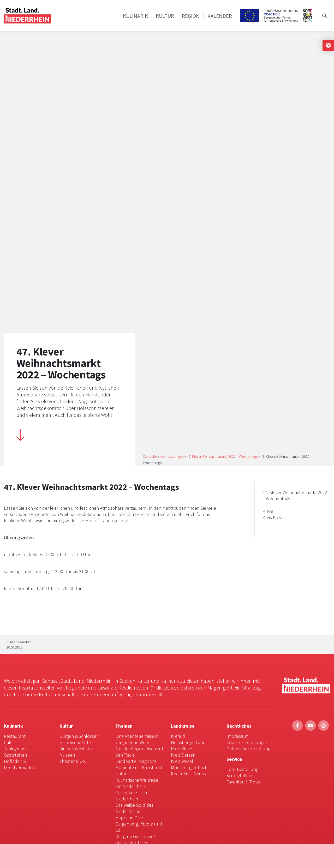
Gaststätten (15, 755)
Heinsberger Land (188, 742)
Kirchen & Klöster (76, 749)
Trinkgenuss (15, 749)
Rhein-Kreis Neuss (188, 774)
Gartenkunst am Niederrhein (131, 795)
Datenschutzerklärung (248, 749)
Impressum (237, 736)
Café (8, 742)
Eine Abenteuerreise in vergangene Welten (137, 739)
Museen (67, 755)
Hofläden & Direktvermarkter (20, 764)
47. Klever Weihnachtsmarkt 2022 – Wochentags (222, 456)
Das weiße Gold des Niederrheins (134, 808)
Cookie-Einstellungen (247, 742)
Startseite (150, 456)
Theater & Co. (72, 761)
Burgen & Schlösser (78, 736)
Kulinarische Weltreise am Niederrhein (136, 783)
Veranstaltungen (172, 456)
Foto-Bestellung (242, 769)
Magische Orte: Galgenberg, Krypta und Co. (138, 824)
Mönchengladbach (189, 767)
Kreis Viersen (183, 755)
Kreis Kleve (181, 749)
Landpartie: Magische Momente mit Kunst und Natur (138, 767)
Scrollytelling (239, 775)
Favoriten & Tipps (243, 782)
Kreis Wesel (182, 761)
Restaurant (15, 736)
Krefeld (178, 736)
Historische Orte (75, 742)
